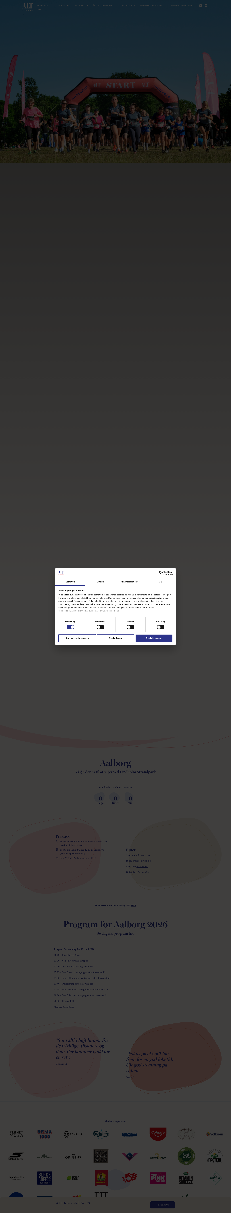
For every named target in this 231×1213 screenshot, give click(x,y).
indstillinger (165, 604)
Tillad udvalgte (115, 638)
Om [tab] (160, 582)
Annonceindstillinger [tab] (130, 582)
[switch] (100, 627)
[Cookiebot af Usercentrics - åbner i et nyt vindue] (161, 573)
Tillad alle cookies (154, 638)
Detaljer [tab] (100, 582)
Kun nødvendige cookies (77, 638)
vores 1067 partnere (74, 595)
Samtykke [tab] (70, 582)
